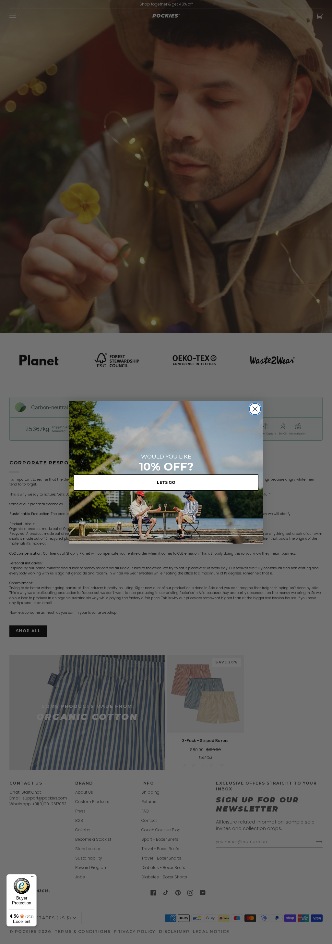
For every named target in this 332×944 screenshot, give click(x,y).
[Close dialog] (255, 409)
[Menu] (33, 878)
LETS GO (166, 482)
